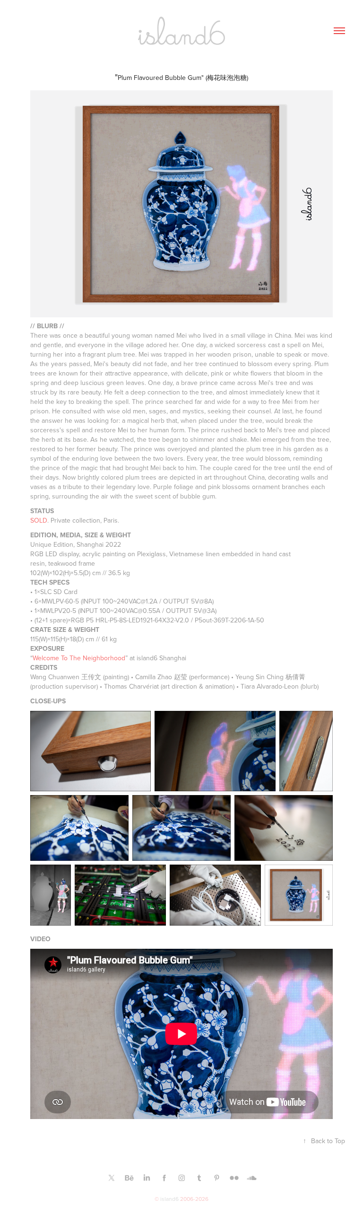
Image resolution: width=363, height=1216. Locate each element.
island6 (169, 1199)
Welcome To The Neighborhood (79, 658)
